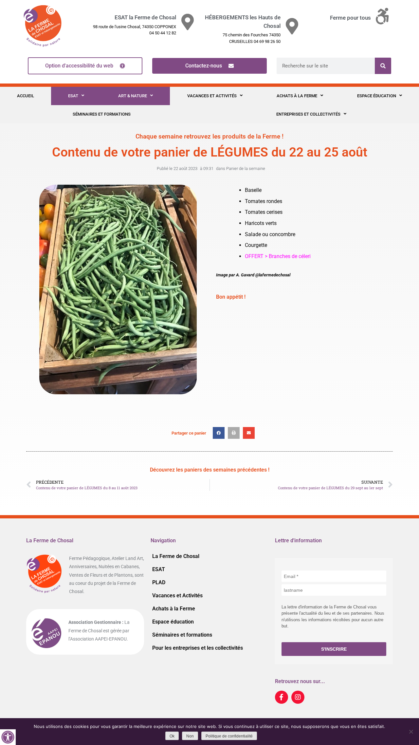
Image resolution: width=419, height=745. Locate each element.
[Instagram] (297, 697)
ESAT (73, 95)
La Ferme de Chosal (175, 556)
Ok (172, 736)
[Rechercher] (383, 66)
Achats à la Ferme (297, 95)
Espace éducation (376, 95)
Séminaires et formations (102, 114)
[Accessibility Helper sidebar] (8, 737)
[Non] (411, 731)
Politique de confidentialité (229, 736)
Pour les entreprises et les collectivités (197, 648)
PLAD (158, 582)
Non (190, 736)
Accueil (25, 95)
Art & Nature (132, 95)
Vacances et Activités (212, 95)
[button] (219, 433)
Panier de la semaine (245, 168)
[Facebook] (281, 697)
